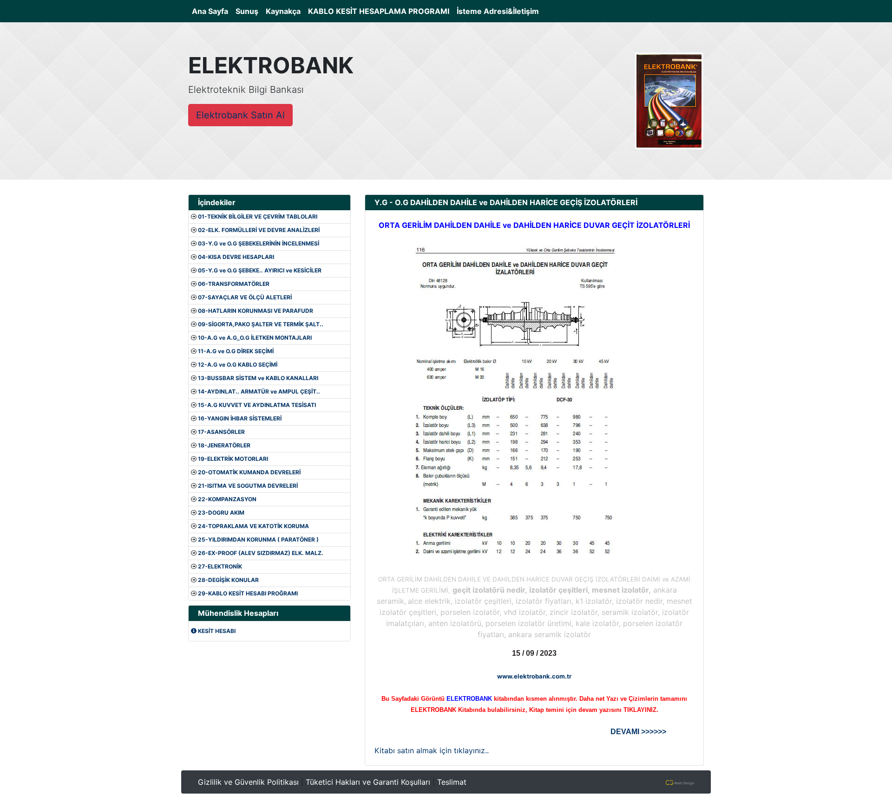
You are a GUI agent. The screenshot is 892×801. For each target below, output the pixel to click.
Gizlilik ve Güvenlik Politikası (248, 782)
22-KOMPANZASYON (227, 499)
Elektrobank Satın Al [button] (240, 115)
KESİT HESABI (216, 630)
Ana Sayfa (212, 11)
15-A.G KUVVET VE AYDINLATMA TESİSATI (257, 404)
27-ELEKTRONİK (220, 566)
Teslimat (451, 782)
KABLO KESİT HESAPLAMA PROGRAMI (378, 11)
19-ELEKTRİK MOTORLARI (233, 458)
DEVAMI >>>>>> (638, 732)
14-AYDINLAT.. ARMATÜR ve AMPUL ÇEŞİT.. (259, 391)
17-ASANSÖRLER (221, 431)
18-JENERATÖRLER (224, 445)
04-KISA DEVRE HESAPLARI (236, 256)
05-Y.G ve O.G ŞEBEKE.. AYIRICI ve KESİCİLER (259, 270)
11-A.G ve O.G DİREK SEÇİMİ (236, 351)
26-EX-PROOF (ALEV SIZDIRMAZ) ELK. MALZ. (260, 552)
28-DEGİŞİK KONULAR (228, 579)
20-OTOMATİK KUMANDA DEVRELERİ (249, 472)
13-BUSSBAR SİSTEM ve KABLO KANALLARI (258, 378)
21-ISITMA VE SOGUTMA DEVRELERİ (248, 485)
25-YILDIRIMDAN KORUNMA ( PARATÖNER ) (258, 539)
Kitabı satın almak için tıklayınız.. (431, 750)
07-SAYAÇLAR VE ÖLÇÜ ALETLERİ (245, 297)
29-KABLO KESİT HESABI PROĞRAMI (248, 593)
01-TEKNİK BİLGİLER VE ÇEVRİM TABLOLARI (257, 216)
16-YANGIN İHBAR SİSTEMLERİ (240, 418)
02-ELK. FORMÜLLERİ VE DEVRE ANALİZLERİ (259, 229)
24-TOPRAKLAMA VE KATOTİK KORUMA (253, 526)
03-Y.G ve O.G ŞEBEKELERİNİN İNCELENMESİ (258, 243)
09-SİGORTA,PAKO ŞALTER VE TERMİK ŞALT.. (260, 324)
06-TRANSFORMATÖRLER (233, 283)
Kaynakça (283, 11)
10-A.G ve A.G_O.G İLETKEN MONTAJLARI (255, 337)
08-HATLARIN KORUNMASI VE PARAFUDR (255, 310)
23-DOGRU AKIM (221, 512)
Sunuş (247, 11)
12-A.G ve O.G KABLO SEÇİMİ (237, 364)
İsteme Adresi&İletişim (498, 11)
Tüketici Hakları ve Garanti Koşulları (368, 782)
